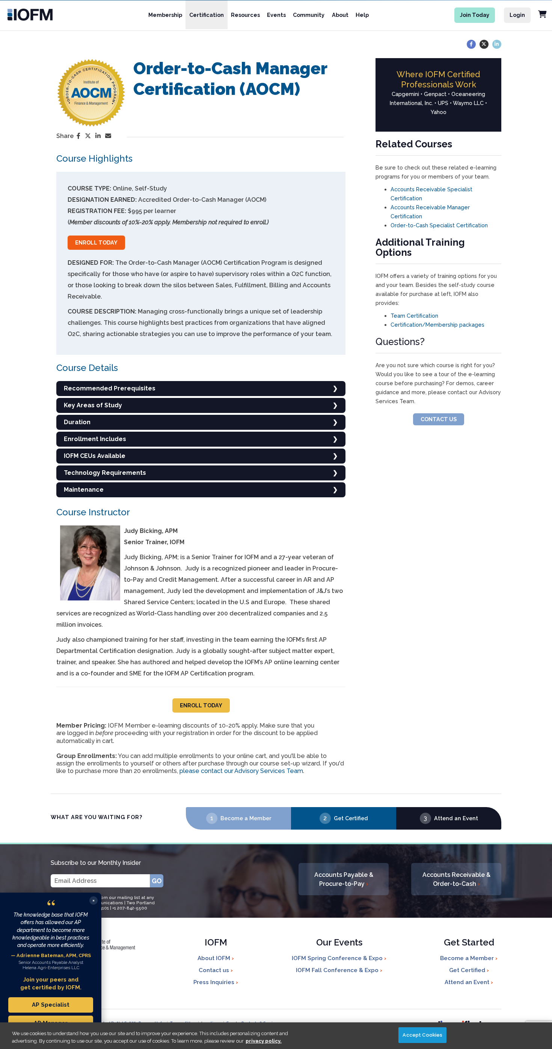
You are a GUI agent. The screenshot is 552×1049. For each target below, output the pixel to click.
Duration (77, 422)
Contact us (215, 970)
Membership (165, 15)
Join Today (474, 15)
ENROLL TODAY (96, 242)
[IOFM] (38, 15)
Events (276, 15)
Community (308, 15)
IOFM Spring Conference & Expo (338, 958)
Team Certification (414, 315)
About (340, 15)
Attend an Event (456, 818)
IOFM (216, 943)
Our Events (339, 943)
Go (157, 881)
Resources (245, 15)
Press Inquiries (214, 982)
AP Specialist (50, 1004)
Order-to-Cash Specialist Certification (439, 225)
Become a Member (245, 818)
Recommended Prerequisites (109, 388)
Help (362, 15)
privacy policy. (264, 1041)
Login (517, 15)
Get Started (469, 943)
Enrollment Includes (95, 439)
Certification (206, 15)
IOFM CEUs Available (94, 455)
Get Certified (351, 818)
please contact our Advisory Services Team (241, 770)
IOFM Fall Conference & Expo (338, 970)
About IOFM (215, 958)
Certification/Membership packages (437, 324)
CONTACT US (439, 419)
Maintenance (84, 489)
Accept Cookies (422, 1035)
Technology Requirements (105, 472)
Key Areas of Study (93, 405)
